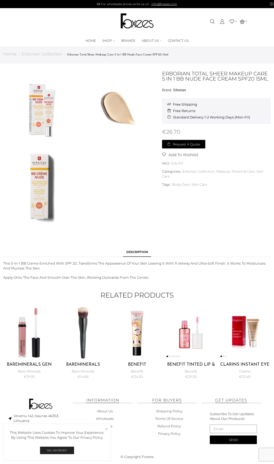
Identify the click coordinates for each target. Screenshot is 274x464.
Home (90, 41)
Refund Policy (169, 426)
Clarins (245, 371)
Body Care (180, 185)
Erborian (179, 90)
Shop (107, 41)
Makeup (223, 171)
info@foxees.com (164, 4)
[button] (183, 144)
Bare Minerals (29, 371)
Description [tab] (137, 252)
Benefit (137, 371)
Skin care (199, 185)
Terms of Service (169, 419)
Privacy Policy (91, 438)
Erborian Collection (42, 54)
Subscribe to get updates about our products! (232, 416)
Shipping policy (169, 411)
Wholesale (105, 419)
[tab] (137, 252)
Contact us (178, 41)
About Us (150, 41)
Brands (128, 41)
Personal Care (243, 171)
